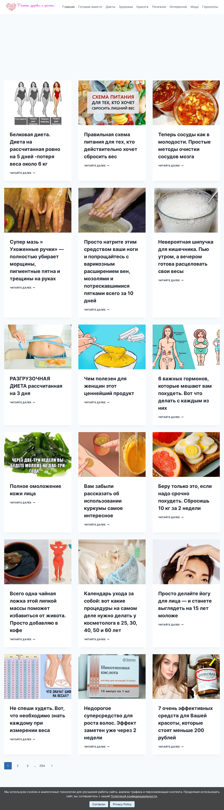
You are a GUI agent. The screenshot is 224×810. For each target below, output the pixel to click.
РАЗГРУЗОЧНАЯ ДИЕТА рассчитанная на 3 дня (36, 386)
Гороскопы (210, 7)
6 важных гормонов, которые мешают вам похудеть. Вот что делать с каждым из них (185, 393)
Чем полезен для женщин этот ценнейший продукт (109, 386)
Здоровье (126, 7)
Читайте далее (22, 173)
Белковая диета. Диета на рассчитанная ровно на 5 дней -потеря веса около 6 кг (35, 149)
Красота (142, 7)
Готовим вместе (90, 7)
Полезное (159, 7)
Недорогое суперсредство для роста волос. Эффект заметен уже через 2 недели (110, 723)
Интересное (178, 7)
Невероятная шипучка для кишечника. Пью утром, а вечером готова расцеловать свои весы (185, 256)
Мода (195, 7)
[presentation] (37, 102)
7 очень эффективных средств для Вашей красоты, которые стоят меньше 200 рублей (185, 723)
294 (42, 766)
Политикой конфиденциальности (134, 796)
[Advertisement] (112, 40)
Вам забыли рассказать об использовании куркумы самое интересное (103, 500)
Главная (68, 7)
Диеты (110, 7)
